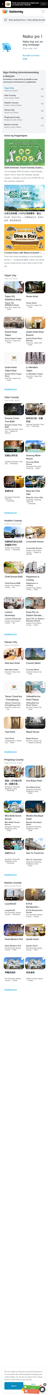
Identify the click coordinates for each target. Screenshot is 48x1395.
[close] (44, 1384)
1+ (13, 536)
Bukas (43, 4)
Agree (13, 1386)
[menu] (43, 11)
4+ (15, 450)
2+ (35, 413)
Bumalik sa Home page (31, 57)
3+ (13, 848)
